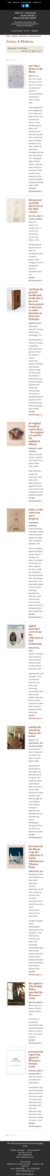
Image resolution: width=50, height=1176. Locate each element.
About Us (16, 2)
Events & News (26, 2)
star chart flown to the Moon (36, 69)
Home (9, 2)
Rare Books (23, 36)
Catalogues (16, 31)
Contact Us (37, 2)
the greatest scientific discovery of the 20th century (36, 206)
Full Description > (35, 191)
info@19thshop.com (27, 1157)
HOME (8, 36)
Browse (27, 31)
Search (35, 31)
